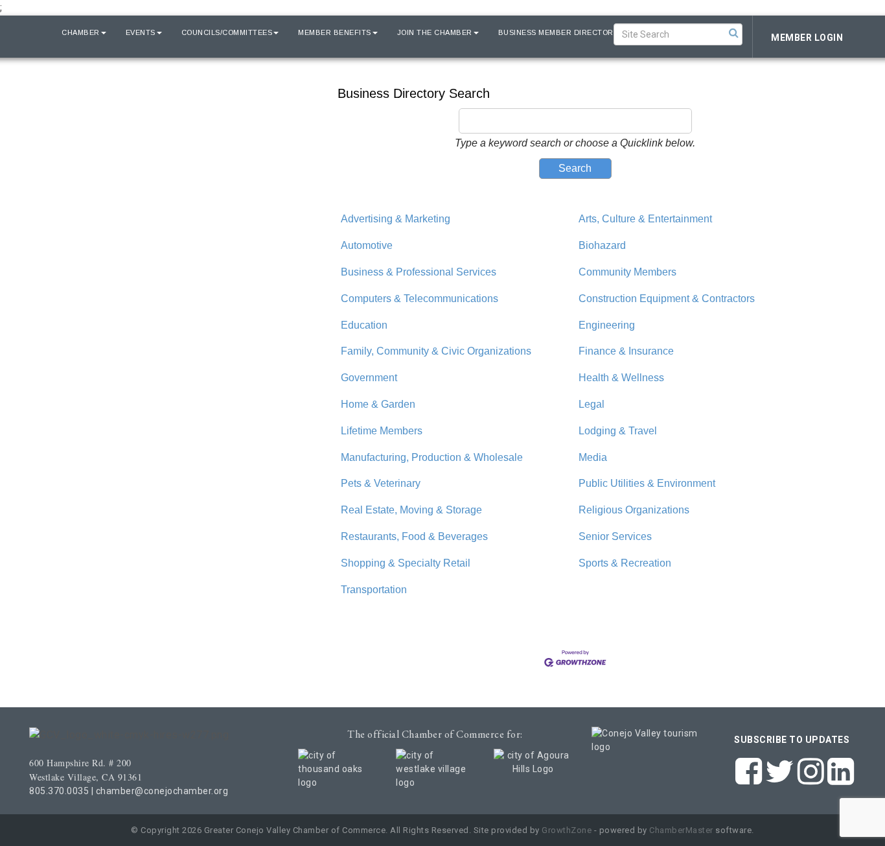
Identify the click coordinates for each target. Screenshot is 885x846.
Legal (591, 404)
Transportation (374, 589)
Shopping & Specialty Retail (405, 563)
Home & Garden (378, 404)
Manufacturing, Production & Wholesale (432, 457)
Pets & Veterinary (380, 483)
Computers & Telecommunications (419, 298)
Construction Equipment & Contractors (667, 298)
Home (31, 32)
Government (369, 377)
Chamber (81, 32)
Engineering (607, 325)
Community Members (627, 271)
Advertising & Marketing (395, 218)
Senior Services (615, 536)
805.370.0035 (59, 791)
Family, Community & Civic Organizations (436, 351)
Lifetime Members (381, 430)
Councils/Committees (227, 32)
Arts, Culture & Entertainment (645, 218)
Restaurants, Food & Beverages (414, 536)
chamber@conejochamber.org (162, 791)
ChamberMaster (681, 830)
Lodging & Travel (618, 430)
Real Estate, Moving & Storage (411, 509)
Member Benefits (334, 32)
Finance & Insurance (626, 351)
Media (593, 457)
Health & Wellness (621, 377)
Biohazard (602, 245)
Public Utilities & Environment (647, 483)
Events (140, 32)
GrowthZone (567, 830)
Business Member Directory (558, 32)
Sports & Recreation (625, 563)
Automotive (367, 245)
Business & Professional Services (418, 271)
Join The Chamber (434, 32)
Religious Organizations (634, 509)
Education (364, 325)
